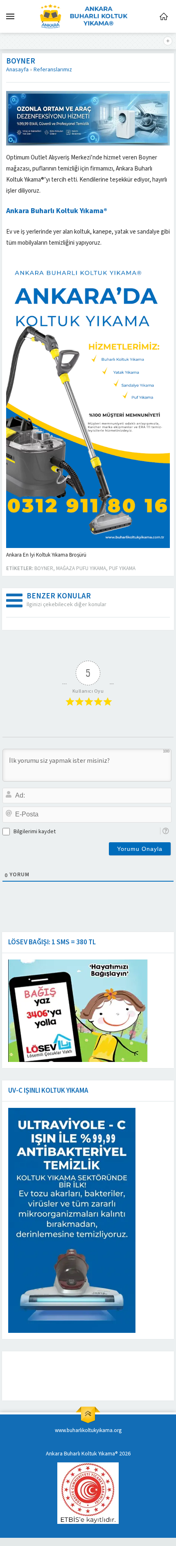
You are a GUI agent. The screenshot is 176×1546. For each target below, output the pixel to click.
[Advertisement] (71, 1375)
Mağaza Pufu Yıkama (81, 568)
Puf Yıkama (122, 568)
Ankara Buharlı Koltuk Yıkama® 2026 (88, 1454)
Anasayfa (17, 70)
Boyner (43, 568)
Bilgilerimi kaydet (35, 832)
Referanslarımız (53, 70)
